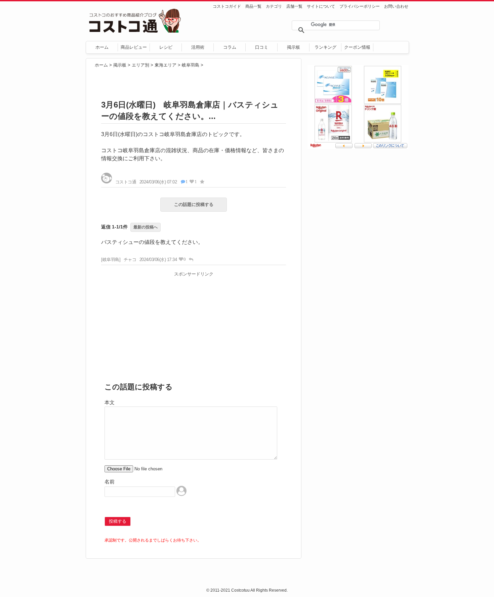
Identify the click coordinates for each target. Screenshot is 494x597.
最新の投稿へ (145, 227)
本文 (110, 402)
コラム (229, 47)
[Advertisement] (193, 326)
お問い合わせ (396, 6)
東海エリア (165, 65)
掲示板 (293, 47)
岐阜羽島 (190, 65)
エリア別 (140, 65)
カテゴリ (274, 6)
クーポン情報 (357, 47)
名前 (110, 481)
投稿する (117, 521)
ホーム (102, 47)
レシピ (165, 47)
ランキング (325, 47)
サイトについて (321, 6)
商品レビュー (134, 47)
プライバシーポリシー (359, 6)
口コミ (261, 47)
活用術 (197, 47)
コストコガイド (227, 6)
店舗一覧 (294, 6)
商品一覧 (253, 6)
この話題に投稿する (193, 204)
